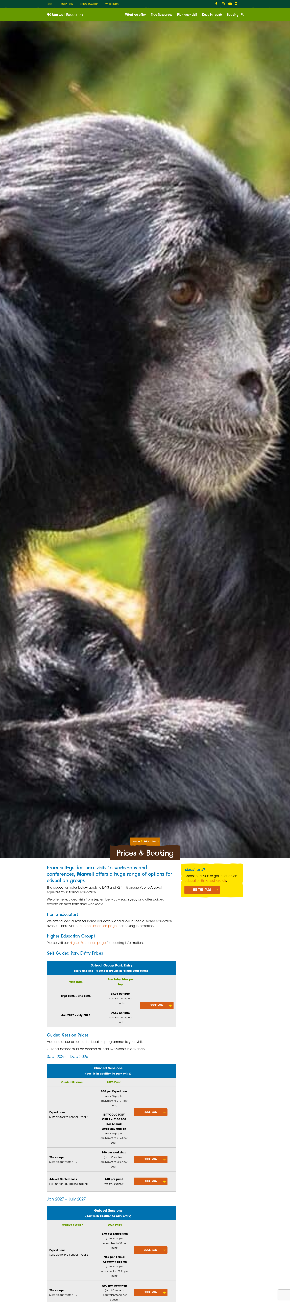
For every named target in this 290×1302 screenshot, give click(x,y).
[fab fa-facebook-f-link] (217, 4)
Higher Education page (88, 943)
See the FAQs (202, 889)
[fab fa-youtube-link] (229, 4)
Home (136, 841)
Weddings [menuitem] (112, 4)
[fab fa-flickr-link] (236, 4)
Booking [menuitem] (232, 14)
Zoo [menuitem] (49, 4)
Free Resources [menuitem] (161, 14)
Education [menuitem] (66, 4)
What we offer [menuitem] (135, 14)
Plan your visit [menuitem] (187, 14)
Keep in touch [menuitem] (212, 14)
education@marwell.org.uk (205, 881)
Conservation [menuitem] (89, 4)
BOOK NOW (156, 1005)
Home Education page (99, 926)
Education (150, 841)
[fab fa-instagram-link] (223, 4)
